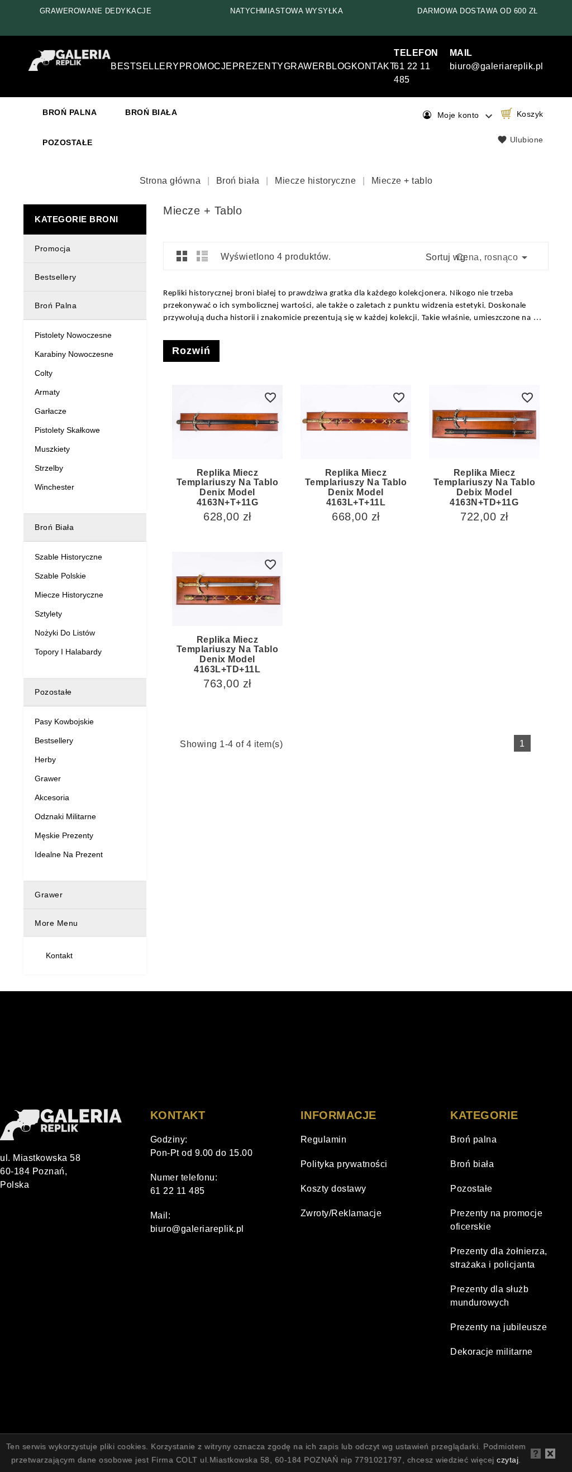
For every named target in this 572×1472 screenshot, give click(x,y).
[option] (95, 11)
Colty (44, 373)
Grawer (305, 66)
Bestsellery (145, 66)
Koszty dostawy (333, 1188)
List (202, 255)
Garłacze (50, 411)
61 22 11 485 (416, 66)
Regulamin (324, 1139)
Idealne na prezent (69, 854)
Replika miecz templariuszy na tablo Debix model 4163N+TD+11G (484, 487)
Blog (338, 66)
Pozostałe (67, 142)
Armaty (47, 392)
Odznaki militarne (65, 816)
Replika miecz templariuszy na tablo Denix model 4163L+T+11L (356, 487)
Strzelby (49, 468)
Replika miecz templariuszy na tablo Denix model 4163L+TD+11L (228, 654)
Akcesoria (52, 797)
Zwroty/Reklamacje (341, 1213)
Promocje (205, 66)
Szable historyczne (68, 557)
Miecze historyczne (69, 595)
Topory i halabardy (68, 652)
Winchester (54, 487)
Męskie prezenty (64, 835)
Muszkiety (52, 449)
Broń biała (151, 112)
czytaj (507, 1459)
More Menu (56, 923)
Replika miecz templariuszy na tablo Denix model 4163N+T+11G (228, 487)
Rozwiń (191, 350)
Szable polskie (60, 576)
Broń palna (69, 112)
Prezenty (258, 66)
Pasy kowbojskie (64, 721)
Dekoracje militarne (491, 1351)
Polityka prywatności (344, 1164)
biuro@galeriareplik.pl (197, 1229)
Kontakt (373, 66)
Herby (45, 759)
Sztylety (48, 614)
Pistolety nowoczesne (73, 335)
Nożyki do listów (65, 633)
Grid (182, 255)
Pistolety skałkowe (67, 430)
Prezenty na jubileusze (498, 1327)
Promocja (52, 248)
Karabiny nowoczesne (74, 354)
